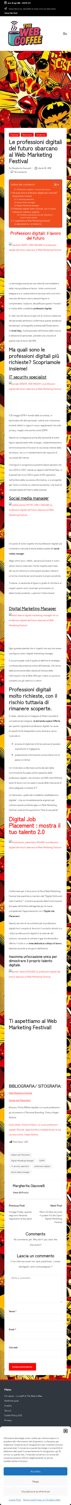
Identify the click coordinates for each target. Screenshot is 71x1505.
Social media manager (26, 202)
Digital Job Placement (20, 1100)
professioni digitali (42, 1166)
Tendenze (40, 134)
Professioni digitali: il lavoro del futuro (33, 189)
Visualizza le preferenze (35, 1491)
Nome (13, 1311)
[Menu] (65, 33)
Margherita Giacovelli (29, 1185)
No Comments (20, 171)
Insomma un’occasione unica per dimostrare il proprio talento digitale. (37, 216)
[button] (65, 1431)
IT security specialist (25, 199)
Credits (8, 1405)
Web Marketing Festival (20, 1092)
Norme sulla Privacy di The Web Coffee (41, 1499)
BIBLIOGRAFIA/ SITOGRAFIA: (29, 224)
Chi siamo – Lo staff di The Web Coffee (23, 1396)
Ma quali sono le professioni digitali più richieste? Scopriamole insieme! (35, 194)
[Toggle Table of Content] (54, 185)
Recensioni (27, 134)
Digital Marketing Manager (28, 205)
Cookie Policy (15, 1499)
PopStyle (14, 134)
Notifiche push (11, 1400)
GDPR (41, 1160)
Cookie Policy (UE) (13, 1415)
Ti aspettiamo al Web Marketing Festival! (31, 220)
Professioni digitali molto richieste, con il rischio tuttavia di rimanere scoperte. (34, 210)
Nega (35, 1481)
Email (12, 1329)
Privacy (8, 1420)
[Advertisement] (35, 84)
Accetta (35, 1471)
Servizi (7, 1410)
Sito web (13, 1347)
